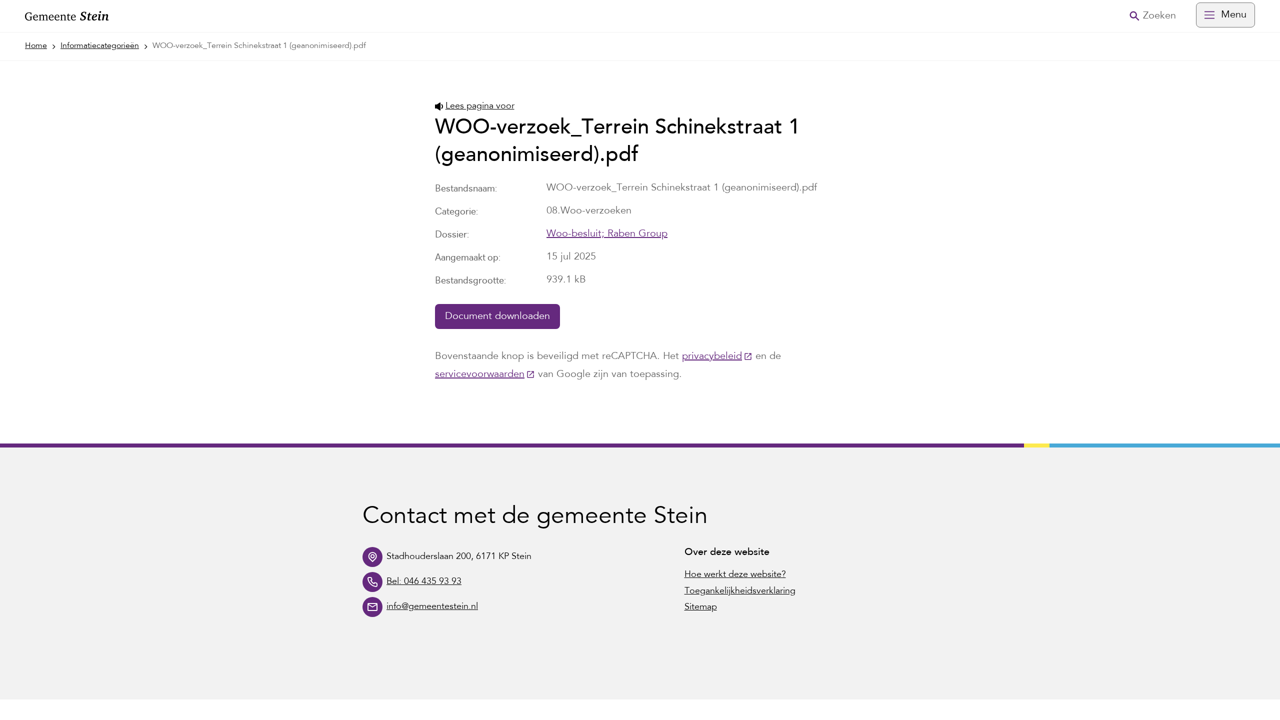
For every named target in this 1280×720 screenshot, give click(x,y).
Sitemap (700, 607)
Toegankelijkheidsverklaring (740, 591)
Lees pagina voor (480, 106)
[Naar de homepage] (67, 16)
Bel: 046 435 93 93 (424, 582)
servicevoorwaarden (485, 375)
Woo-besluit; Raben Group (607, 234)
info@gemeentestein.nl (432, 607)
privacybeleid (717, 357)
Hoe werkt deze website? (735, 575)
